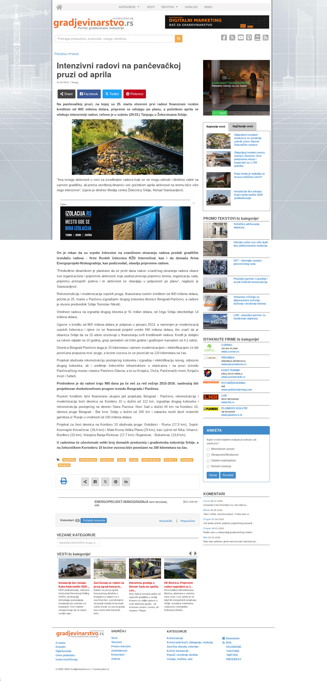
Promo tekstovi (121, 646)
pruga (133, 459)
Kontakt (61, 646)
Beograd (64, 465)
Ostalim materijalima (223, 460)
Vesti (75, 54)
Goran (207, 501)
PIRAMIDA (228, 357)
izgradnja (69, 459)
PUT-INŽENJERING (233, 383)
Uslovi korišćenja (67, 659)
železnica (107, 459)
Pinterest (136, 94)
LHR (224, 395)
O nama (60, 642)
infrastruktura (88, 459)
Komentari (214, 494)
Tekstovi (116, 642)
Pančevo (187, 459)
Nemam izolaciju (221, 466)
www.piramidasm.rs (233, 364)
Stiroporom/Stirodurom (224, 454)
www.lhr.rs (227, 402)
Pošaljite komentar (94, 520)
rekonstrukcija (151, 459)
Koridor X (170, 459)
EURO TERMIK (230, 370)
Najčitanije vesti (243, 126)
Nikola (206, 510)
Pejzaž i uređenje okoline (182, 654)
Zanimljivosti (119, 650)
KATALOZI (191, 7)
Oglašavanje (63, 651)
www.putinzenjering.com (236, 389)
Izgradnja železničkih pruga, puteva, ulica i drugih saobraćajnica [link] (79, 542)
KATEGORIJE (129, 8)
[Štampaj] (63, 481)
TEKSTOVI (170, 8)
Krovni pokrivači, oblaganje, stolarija (190, 642)
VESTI (150, 7)
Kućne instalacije (178, 650)
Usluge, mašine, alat (179, 659)
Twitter (114, 94)
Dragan (207, 519)
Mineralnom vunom (222, 449)
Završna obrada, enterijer (183, 646)
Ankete (115, 658)
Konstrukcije (175, 638)
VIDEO (208, 7)
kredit (121, 459)
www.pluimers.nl (231, 415)
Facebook (90, 94)
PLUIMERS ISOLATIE (234, 408)
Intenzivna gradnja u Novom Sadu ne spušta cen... (143, 586)
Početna (60, 54)
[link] (106, 23)
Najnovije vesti (215, 126)
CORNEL (227, 345)
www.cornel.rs (230, 351)
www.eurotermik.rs (233, 377)
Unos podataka (65, 655)
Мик (205, 537)
